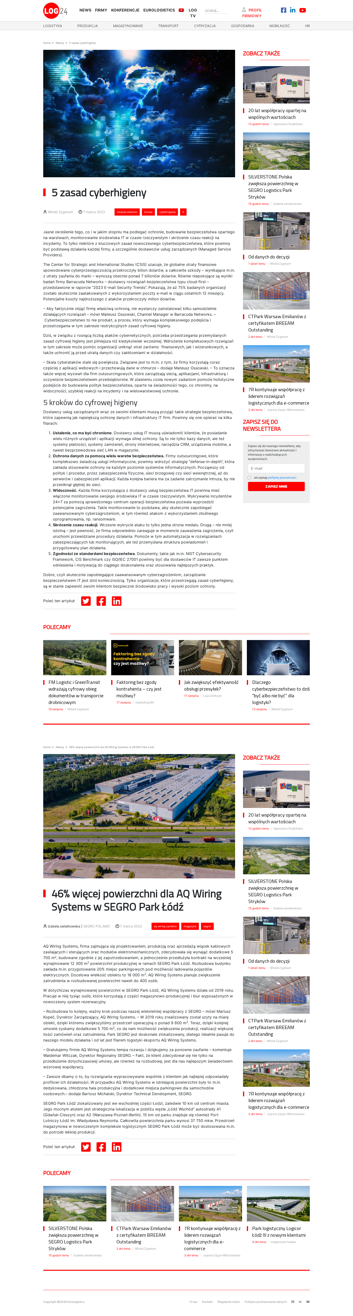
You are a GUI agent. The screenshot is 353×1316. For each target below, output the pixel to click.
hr (307, 26)
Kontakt (207, 1302)
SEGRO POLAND (96, 926)
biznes (148, 212)
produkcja (87, 26)
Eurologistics (159, 10)
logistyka (52, 26)
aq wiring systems (165, 926)
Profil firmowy (252, 13)
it (183, 212)
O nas (193, 1302)
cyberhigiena (167, 212)
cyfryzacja (205, 26)
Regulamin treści (229, 1302)
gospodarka (242, 26)
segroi (207, 926)
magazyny (190, 926)
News (85, 10)
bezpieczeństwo (127, 212)
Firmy (101, 10)
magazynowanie (128, 26)
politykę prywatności (282, 477)
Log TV (193, 13)
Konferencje (125, 10)
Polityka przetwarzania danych (266, 1302)
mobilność (279, 26)
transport (168, 26)
